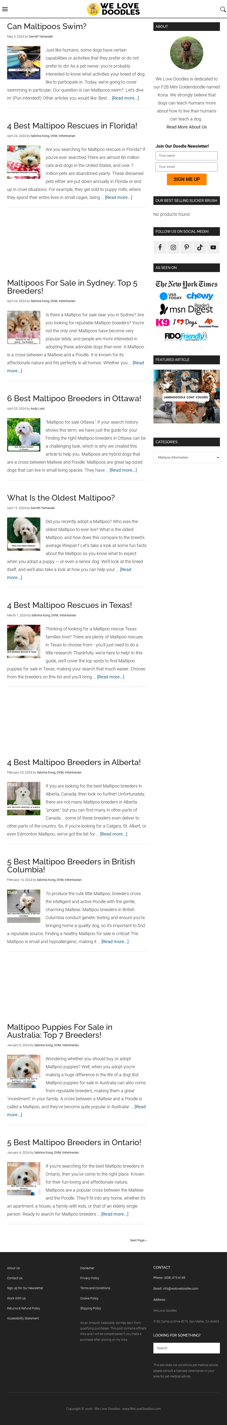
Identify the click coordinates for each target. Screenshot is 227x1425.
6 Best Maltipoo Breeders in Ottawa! (74, 398)
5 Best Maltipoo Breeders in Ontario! (74, 1142)
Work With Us (16, 1298)
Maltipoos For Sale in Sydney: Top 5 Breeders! (72, 286)
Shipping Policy (90, 1308)
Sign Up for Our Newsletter (25, 1288)
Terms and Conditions (95, 1288)
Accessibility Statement (23, 1318)
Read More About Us (186, 127)
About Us (13, 1268)
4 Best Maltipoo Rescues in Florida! (72, 125)
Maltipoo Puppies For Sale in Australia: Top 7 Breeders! (59, 1031)
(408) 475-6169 (174, 1277)
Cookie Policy (89, 1298)
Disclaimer (87, 1268)
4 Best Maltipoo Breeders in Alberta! (74, 762)
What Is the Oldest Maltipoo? (61, 497)
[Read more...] (125, 98)
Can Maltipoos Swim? (46, 26)
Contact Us (14, 1278)
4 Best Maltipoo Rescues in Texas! (69, 605)
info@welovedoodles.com (180, 1288)
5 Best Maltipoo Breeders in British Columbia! (71, 865)
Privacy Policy (89, 1278)
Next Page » (138, 1240)
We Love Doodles (113, 9)
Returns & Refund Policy (23, 1308)
